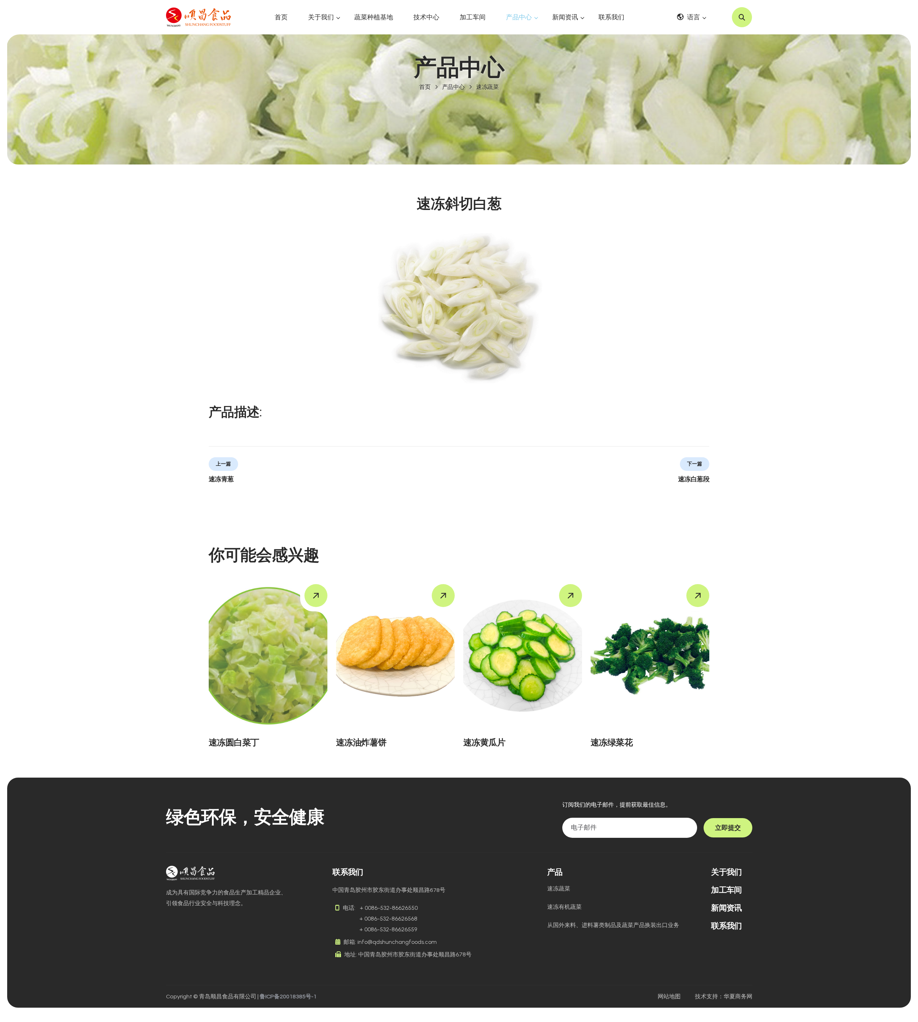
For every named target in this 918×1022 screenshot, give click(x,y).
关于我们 (321, 17)
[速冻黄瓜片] (522, 655)
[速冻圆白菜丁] (268, 655)
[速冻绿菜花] (650, 655)
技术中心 (426, 17)
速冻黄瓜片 (484, 742)
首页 (281, 17)
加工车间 (473, 17)
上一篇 (223, 464)
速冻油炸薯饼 (361, 742)
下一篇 (694, 464)
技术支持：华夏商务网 (723, 996)
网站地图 (669, 996)
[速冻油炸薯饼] (395, 655)
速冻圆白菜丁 (234, 742)
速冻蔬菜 (487, 86)
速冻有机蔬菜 (564, 906)
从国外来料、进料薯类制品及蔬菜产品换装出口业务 (613, 925)
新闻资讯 (565, 17)
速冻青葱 (221, 479)
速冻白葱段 (693, 479)
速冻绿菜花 (612, 742)
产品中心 (519, 17)
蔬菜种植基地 (373, 17)
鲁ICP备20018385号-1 (288, 996)
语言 (693, 17)
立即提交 (728, 828)
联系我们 (611, 17)
